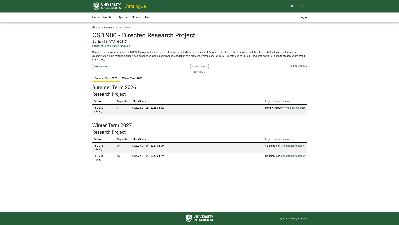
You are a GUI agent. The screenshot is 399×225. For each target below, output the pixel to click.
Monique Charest (295, 107)
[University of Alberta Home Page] (107, 6)
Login (303, 17)
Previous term (102, 66)
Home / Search (101, 17)
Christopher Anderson (293, 145)
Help (148, 17)
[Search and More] (302, 6)
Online (136, 17)
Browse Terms (198, 66)
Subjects (121, 17)
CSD (120, 27)
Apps (97, 27)
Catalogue (135, 6)
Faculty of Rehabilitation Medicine (111, 45)
